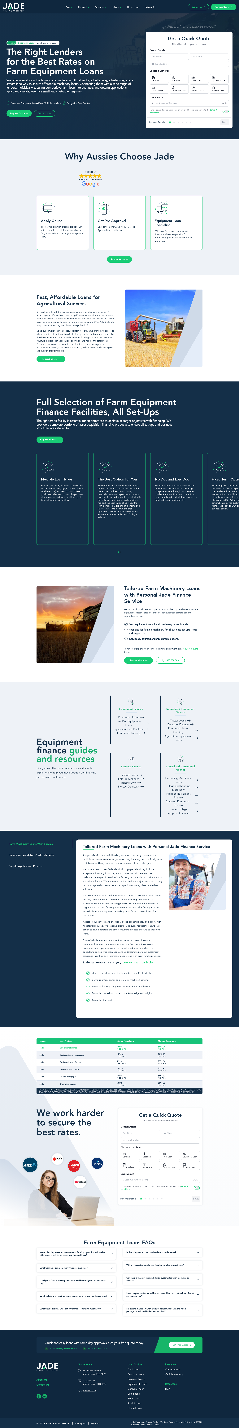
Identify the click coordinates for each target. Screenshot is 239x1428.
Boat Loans (134, 1398)
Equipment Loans (26, 42)
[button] (118, 552)
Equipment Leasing (128, 733)
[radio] (159, 78)
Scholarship (95, 1423)
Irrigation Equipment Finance (178, 795)
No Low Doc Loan (128, 786)
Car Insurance (172, 1369)
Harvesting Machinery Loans (178, 780)
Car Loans (133, 1369)
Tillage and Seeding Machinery (178, 788)
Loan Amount (156, 97)
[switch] (226, 111)
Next (225, 122)
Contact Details (157, 50)
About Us (42, 1380)
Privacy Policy (80, 1423)
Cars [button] (68, 7)
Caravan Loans (136, 1389)
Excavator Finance (178, 724)
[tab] (40, 845)
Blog (167, 1389)
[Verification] (174, 122)
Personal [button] (82, 7)
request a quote (190, 648)
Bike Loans (134, 1394)
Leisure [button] (115, 7)
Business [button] (99, 7)
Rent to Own (128, 783)
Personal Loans (136, 1374)
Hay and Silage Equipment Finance (178, 811)
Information (150, 7)
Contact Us (43, 1385)
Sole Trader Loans (128, 779)
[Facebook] (39, 1396)
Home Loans (133, 7)
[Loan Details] (178, 122)
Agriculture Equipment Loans (178, 738)
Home (12, 42)
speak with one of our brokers (138, 962)
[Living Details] (182, 122)
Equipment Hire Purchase (129, 729)
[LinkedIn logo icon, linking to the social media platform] (44, 1396)
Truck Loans (134, 1403)
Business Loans (129, 775)
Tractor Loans (178, 720)
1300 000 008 (89, 1390)
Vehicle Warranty (174, 1374)
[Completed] (190, 122)
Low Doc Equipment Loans (129, 723)
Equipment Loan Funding (178, 730)
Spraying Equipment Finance (178, 803)
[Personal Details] (170, 122)
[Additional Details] (186, 122)
